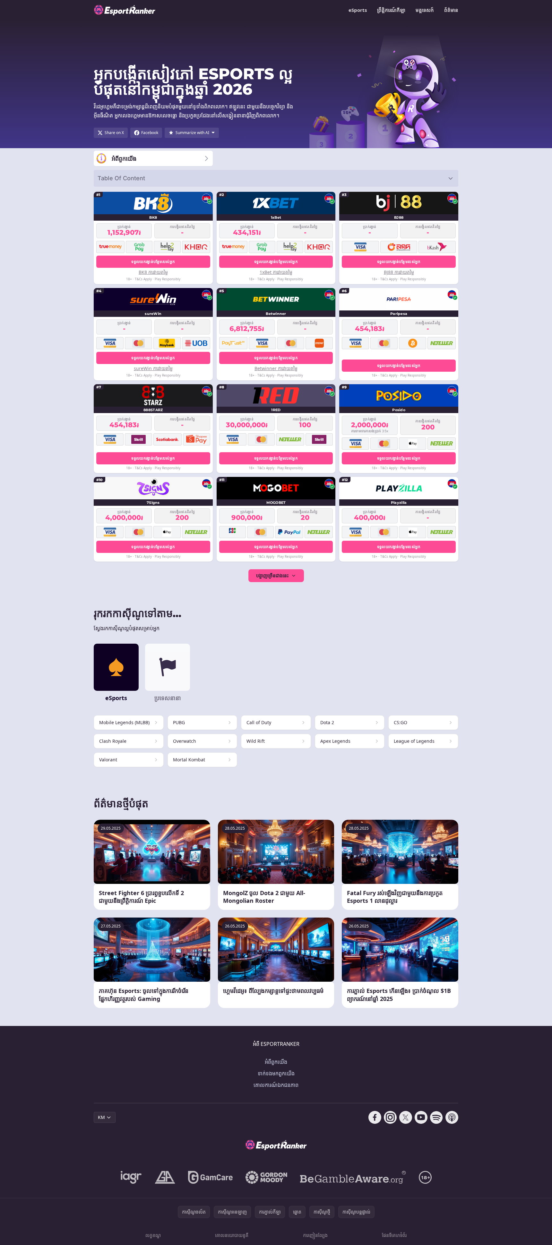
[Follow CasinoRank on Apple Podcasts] (451, 1117)
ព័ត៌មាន (451, 10)
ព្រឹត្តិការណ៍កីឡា (391, 10)
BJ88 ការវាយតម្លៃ (399, 272)
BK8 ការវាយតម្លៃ (153, 272)
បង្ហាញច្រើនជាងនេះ (272, 575)
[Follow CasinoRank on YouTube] (421, 1117)
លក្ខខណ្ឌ (153, 1235)
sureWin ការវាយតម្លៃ (153, 368)
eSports (358, 10)
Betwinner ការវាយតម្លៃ (276, 368)
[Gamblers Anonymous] (165, 1177)
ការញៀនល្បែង (315, 1235)
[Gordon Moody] (266, 1177)
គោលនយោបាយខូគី (231, 1235)
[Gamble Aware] (353, 1177)
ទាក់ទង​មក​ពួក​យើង (276, 1073)
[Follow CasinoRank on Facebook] (374, 1117)
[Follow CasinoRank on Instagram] (390, 1117)
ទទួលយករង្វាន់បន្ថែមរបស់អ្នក (153, 261)
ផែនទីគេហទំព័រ (394, 1235)
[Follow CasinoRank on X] (405, 1117)
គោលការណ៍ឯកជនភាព (276, 1084)
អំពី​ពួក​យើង (276, 1061)
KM (101, 1117)
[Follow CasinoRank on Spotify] (436, 1117)
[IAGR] (131, 1177)
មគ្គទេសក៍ (425, 10)
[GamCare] (210, 1177)
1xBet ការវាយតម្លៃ (276, 272)
